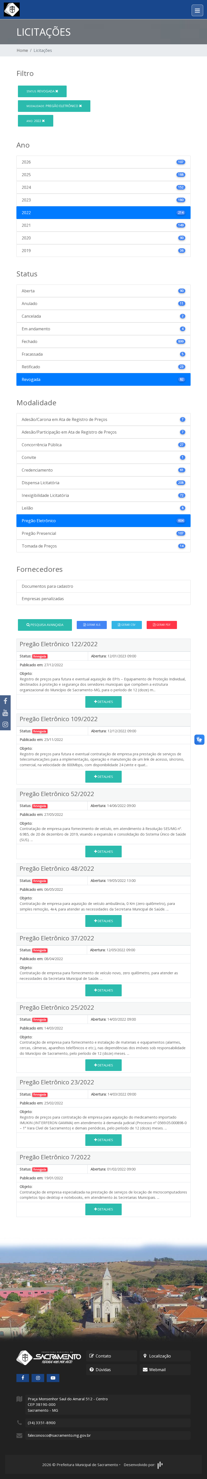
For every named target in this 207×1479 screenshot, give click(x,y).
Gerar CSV (127, 624)
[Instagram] (5, 724)
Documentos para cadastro (47, 586)
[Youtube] (5, 713)
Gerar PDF (163, 624)
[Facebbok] (22, 1378)
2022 (34, 120)
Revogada (41, 91)
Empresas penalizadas (43, 598)
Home (22, 50)
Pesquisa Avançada (46, 624)
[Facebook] (5, 701)
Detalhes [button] (105, 701)
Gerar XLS (93, 624)
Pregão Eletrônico (53, 106)
